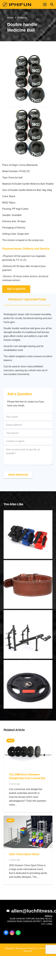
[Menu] (45, 4)
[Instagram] (12, 932)
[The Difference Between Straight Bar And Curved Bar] (28, 737)
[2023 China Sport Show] (28, 817)
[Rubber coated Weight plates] (28, 684)
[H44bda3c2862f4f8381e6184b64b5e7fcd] (28, 79)
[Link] (16, 4)
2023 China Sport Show (24, 854)
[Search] (52, 4)
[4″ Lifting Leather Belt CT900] (28, 584)
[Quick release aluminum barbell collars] (28, 534)
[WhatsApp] (18, 932)
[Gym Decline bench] (28, 634)
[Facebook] (6, 932)
